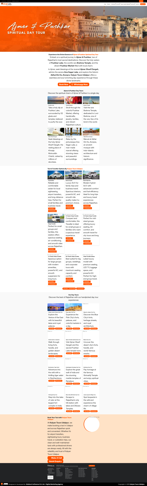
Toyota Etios (57, 469)
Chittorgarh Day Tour (67, 476)
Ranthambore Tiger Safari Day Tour (69, 474)
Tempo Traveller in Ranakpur (81, 476)
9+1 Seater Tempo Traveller (59, 472)
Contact (92, 479)
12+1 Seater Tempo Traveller (59, 473)
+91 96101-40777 (50, 471)
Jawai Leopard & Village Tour (68, 478)
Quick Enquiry (55, 461)
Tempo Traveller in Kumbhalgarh (81, 474)
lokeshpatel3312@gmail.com (51, 473)
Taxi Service (113, 4)
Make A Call (56, 458)
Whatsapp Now (58, 328)
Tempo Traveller (58, 471)
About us (108, 4)
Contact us (137, 4)
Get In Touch (92, 465)
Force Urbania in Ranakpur (94, 477)
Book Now (63, 84)
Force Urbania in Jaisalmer (94, 473)
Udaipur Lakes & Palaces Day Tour (69, 469)
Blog (141, 1)
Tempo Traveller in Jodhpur (81, 471)
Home (105, 4)
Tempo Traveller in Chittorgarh (81, 473)
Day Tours (118, 4)
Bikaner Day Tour (67, 473)
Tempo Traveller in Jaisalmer (81, 472)
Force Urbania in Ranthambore (95, 476)
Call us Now (69, 288)
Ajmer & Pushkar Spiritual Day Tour (69, 472)
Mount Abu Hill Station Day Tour (68, 477)
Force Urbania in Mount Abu (95, 471)
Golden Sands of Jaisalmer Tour (68, 471)
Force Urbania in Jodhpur (94, 472)
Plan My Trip (143, 4)
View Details (51, 208)
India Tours (133, 4)
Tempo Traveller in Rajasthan (125, 4)
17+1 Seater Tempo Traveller (59, 474)
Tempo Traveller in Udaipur (81, 469)
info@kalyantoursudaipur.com (51, 472)
